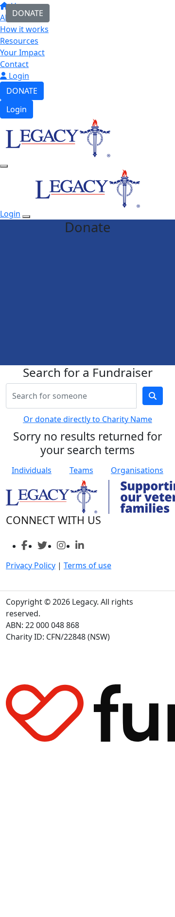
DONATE (21, 90)
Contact (14, 64)
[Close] (26, 216)
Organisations (137, 470)
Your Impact (22, 52)
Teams (81, 470)
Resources (19, 40)
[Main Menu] (4, 166)
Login (18, 75)
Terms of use (87, 565)
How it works (24, 29)
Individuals (32, 470)
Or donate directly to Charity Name (87, 419)
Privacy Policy (30, 565)
